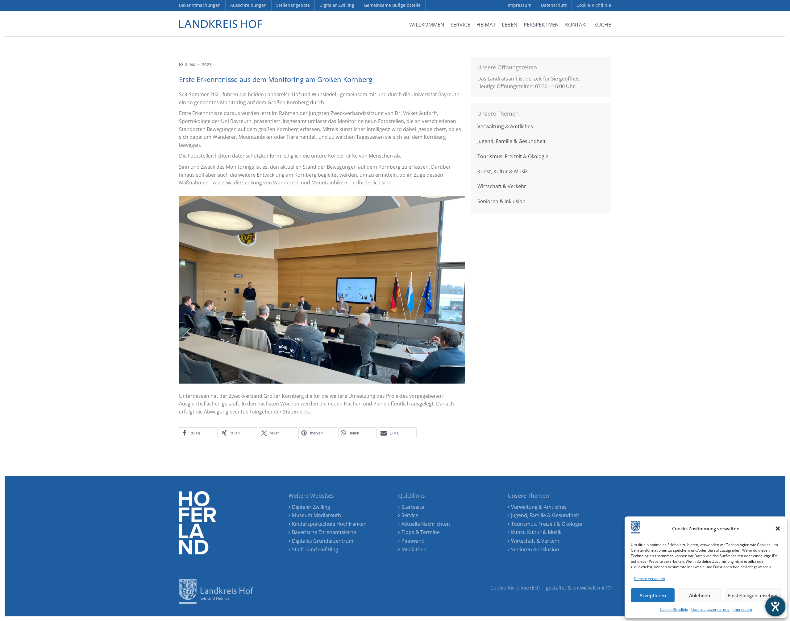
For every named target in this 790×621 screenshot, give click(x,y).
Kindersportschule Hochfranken (329, 523)
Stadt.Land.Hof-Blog (315, 549)
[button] (778, 528)
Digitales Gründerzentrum (322, 540)
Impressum (742, 609)
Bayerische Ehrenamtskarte (324, 532)
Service (409, 515)
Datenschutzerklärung (710, 609)
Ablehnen (699, 595)
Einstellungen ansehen (752, 595)
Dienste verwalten (649, 578)
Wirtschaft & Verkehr (501, 186)
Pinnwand (413, 540)
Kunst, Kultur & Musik (502, 171)
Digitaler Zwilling (311, 507)
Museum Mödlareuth (316, 515)
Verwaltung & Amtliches (505, 126)
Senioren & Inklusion (501, 201)
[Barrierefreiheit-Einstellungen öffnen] (775, 606)
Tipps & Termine (420, 532)
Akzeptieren (652, 595)
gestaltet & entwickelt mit (576, 587)
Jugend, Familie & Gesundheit (511, 141)
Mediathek (413, 549)
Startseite (412, 507)
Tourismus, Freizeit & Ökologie (512, 156)
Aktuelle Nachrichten (425, 523)
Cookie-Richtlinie (674, 609)
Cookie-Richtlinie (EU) (515, 587)
